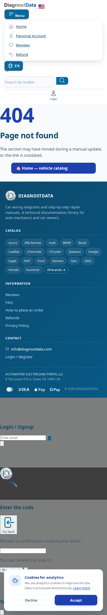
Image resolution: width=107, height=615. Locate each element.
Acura (12, 242)
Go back (8, 532)
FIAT (27, 261)
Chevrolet (34, 251)
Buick (82, 242)
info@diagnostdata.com (31, 348)
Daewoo (75, 251)
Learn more (81, 588)
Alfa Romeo (32, 242)
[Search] (62, 81)
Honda (13, 270)
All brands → (56, 270)
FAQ (9, 302)
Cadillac (14, 251)
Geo (74, 261)
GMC (88, 261)
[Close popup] (2, 443)
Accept (76, 600)
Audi (52, 242)
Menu (19, 16)
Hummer (33, 270)
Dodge (93, 251)
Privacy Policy (17, 325)
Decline (31, 600)
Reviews (12, 294)
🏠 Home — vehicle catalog (42, 168)
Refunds (12, 317)
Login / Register (19, 356)
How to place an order (24, 310)
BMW (67, 242)
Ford (41, 261)
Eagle (12, 261)
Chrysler (55, 251)
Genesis (57, 261)
